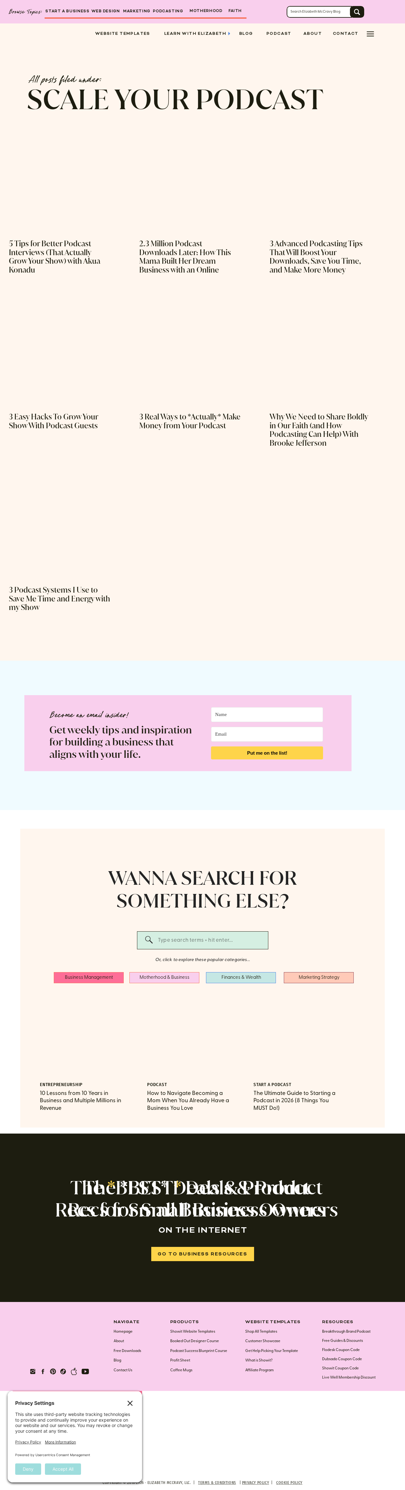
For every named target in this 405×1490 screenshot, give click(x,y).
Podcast (157, 1084)
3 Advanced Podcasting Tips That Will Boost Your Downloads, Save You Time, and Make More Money (316, 257)
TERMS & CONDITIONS (217, 1483)
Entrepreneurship (61, 1084)
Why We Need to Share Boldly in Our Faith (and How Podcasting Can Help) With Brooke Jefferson (319, 430)
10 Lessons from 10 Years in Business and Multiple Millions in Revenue (80, 1101)
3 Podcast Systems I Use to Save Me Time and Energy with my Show (59, 598)
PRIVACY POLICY (255, 1483)
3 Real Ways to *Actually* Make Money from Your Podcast (189, 421)
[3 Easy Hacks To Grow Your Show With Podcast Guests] (59, 353)
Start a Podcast (272, 1084)
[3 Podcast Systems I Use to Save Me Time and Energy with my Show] (59, 527)
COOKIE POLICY (289, 1483)
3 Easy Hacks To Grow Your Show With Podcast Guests (53, 421)
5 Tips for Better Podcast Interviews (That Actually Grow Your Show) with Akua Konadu (54, 257)
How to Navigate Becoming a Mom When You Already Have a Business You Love (188, 1101)
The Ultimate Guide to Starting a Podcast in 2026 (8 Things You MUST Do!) (294, 1101)
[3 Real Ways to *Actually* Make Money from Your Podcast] (189, 353)
